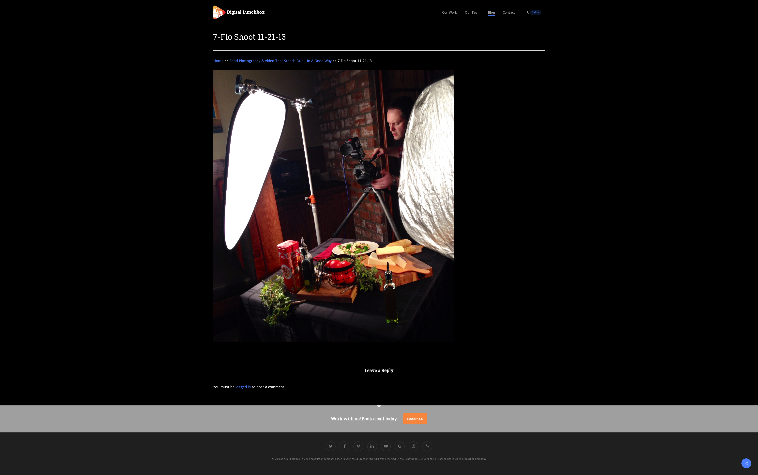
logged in (243, 386)
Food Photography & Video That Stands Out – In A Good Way (280, 60)
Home (218, 60)
